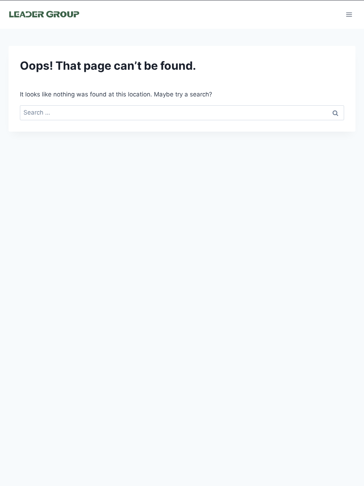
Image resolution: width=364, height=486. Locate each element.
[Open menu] (348, 14)
